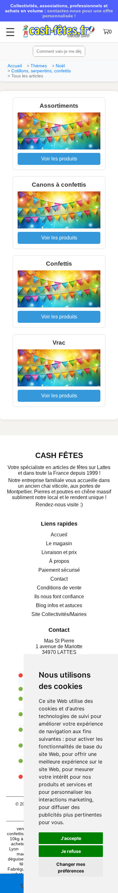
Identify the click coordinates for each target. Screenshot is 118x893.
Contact (59, 579)
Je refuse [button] (71, 851)
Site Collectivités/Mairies (59, 614)
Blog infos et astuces (59, 605)
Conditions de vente (59, 587)
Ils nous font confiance (59, 596)
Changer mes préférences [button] (70, 867)
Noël (60, 65)
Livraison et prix (59, 552)
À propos (59, 561)
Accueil (15, 65)
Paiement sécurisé (59, 570)
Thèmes (39, 65)
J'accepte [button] (71, 838)
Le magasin (59, 543)
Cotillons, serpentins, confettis (41, 70)
